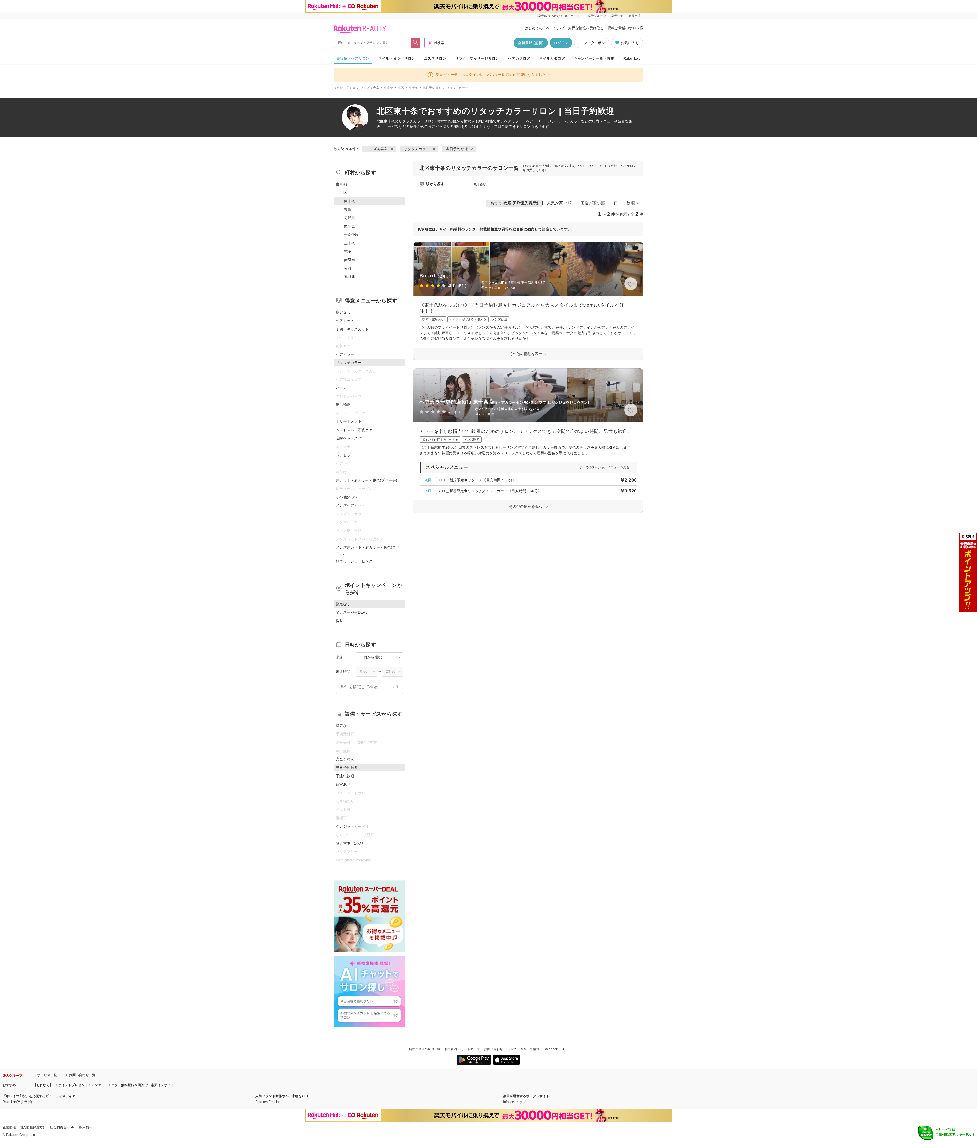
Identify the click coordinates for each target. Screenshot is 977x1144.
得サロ (341, 621)
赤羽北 (349, 277)
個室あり (343, 784)
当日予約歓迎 (432, 88)
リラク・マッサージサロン (477, 58)
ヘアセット (345, 455)
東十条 (413, 88)
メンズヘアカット (350, 505)
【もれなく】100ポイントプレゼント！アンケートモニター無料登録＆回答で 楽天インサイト (103, 1085)
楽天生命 (617, 16)
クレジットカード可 (352, 826)
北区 (401, 88)
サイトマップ (470, 1049)
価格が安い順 (593, 203)
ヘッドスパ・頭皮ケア (354, 430)
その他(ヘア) (346, 497)
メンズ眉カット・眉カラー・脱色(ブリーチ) (368, 550)
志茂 (347, 251)
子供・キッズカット (352, 329)
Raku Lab (632, 58)
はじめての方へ (537, 28)
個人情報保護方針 (33, 1127)
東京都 (388, 88)
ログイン (561, 43)
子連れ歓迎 (345, 776)
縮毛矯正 (343, 405)
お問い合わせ (493, 1049)
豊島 (347, 209)
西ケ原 (349, 226)
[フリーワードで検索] (416, 43)
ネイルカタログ (552, 58)
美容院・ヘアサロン (352, 58)
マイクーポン (594, 43)
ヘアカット (345, 321)
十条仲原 (351, 235)
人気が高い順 (559, 203)
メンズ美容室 (370, 88)
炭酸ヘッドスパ (349, 438)
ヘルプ (559, 28)
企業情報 (9, 1127)
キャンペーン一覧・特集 (594, 58)
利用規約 (450, 1049)
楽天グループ (597, 16)
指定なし (343, 312)
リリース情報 (530, 1049)
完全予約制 (345, 759)
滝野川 (349, 218)
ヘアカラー (345, 354)
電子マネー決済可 (350, 843)
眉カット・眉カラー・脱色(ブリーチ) (366, 480)
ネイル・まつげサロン (396, 58)
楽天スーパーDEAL (351, 612)
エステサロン (435, 58)
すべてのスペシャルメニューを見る (604, 467)
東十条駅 (480, 184)
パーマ (341, 388)
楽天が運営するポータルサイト (526, 1096)
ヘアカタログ (519, 58)
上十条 (349, 243)
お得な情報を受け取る (586, 28)
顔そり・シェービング (354, 561)
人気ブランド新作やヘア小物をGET (282, 1096)
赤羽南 (349, 260)
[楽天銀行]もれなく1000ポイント (560, 16)
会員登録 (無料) (531, 43)
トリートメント (349, 421)
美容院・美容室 (345, 88)
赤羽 (347, 268)
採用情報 (85, 1127)
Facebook (550, 1049)
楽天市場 (634, 16)
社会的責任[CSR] (62, 1127)
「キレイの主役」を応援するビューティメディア (39, 1096)
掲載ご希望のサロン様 (625, 28)
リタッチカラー (411, 121)
